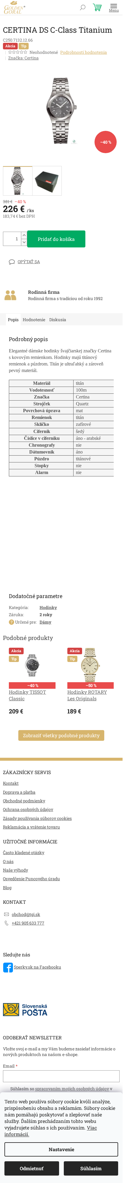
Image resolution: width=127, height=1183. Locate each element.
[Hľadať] (83, 7)
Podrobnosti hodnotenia (83, 52)
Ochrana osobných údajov (28, 809)
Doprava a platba (19, 792)
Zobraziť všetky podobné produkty (61, 735)
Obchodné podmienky (24, 801)
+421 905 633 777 (28, 923)
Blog (7, 887)
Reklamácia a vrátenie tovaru (31, 827)
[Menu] (114, 7)
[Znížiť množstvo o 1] (24, 242)
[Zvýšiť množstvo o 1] (24, 235)
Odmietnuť (31, 1168)
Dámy (45, 622)
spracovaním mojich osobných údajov (72, 1088)
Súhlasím (91, 1168)
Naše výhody (15, 870)
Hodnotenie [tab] (34, 319)
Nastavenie (61, 1149)
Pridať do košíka (56, 239)
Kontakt (11, 783)
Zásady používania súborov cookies (37, 818)
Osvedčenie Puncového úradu (31, 878)
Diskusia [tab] (57, 319)
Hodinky (48, 607)
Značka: (23, 58)
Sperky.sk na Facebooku (37, 967)
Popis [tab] (13, 319)
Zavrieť (44, 261)
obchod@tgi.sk (26, 914)
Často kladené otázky (23, 852)
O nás (8, 861)
